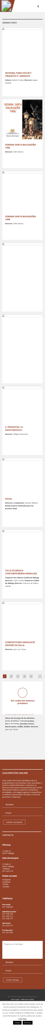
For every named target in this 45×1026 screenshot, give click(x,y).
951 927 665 (7, 932)
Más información (14, 752)
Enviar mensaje (12, 980)
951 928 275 (7, 918)
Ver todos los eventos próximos (22, 702)
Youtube (5, 886)
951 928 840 (7, 907)
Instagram (6, 879)
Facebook (6, 882)
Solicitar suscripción (14, 822)
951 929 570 (7, 871)
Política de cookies (27, 999)
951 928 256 (7, 914)
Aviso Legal (15, 999)
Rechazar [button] (27, 1023)
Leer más (22, 1019)
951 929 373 (7, 925)
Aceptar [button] (17, 1023)
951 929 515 (7, 916)
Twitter (5, 884)
